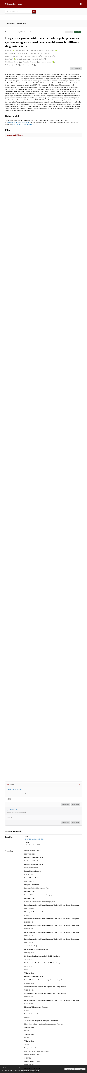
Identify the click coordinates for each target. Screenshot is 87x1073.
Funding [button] (10, 851)
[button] (43, 135)
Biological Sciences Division (16, 23)
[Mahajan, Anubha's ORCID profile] (53, 62)
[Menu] (80, 4)
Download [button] (76, 804)
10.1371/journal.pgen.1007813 (34, 839)
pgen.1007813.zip (12, 810)
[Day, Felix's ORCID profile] (13, 51)
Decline (80, 1069)
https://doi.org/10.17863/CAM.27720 (18, 122)
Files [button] (10, 785)
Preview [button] (66, 804)
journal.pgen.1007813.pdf (14, 789)
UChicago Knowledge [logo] (13, 4)
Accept (69, 1069)
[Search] (34, 12)
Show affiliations (76, 68)
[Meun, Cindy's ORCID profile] (55, 51)
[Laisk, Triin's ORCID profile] (14, 59)
